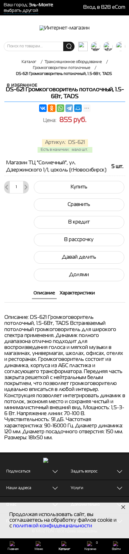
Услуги (77, 488)
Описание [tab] (44, 293)
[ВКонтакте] (43, 108)
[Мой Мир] (78, 108)
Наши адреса (18, 488)
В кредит (79, 222)
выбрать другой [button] (21, 11)
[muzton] (83, 46)
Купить (79, 187)
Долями (79, 275)
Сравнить (79, 205)
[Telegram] (69, 108)
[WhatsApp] (60, 108)
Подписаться (18, 471)
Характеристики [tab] (77, 293)
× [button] (123, 507)
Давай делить (79, 257)
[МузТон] (64, 28)
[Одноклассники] (51, 108)
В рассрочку (79, 240)
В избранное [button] (22, 85)
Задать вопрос (84, 471)
